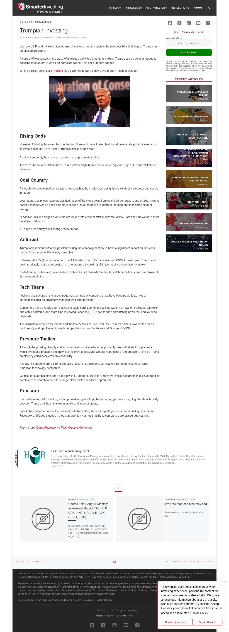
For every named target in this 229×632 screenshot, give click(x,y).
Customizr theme (124, 615)
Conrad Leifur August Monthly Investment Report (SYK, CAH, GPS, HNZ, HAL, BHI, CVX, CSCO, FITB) (88, 510)
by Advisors (50, 11)
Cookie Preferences (176, 622)
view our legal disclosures (99, 599)
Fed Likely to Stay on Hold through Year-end (192, 136)
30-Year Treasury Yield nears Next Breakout (190, 179)
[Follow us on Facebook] (170, 23)
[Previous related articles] (110, 488)
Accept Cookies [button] (207, 622)
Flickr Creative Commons (76, 427)
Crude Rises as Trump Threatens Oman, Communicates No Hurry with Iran (190, 154)
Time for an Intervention (193, 223)
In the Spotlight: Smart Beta (191, 116)
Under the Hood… (197, 202)
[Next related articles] (118, 488)
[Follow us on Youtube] (198, 23)
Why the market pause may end (186, 504)
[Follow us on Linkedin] (189, 23)
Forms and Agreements (191, 70)
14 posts (57, 466)
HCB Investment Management (38, 38)
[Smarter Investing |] (40, 6)
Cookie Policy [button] (199, 613)
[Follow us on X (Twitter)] (179, 23)
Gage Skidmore (46, 427)
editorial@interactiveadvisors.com (98, 593)
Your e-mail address (174, 38)
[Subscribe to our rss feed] (208, 23)
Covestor (100, 610)
